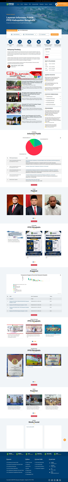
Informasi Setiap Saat (39, 462)
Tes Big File (11, 298)
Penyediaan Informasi (50, 100)
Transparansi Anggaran (39, 468)
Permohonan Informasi (50, 98)
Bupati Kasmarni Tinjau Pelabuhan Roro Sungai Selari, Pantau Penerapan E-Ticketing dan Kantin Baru (52, 78)
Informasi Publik (35, 4)
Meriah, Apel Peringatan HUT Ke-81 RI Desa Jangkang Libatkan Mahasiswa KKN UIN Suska (32, 117)
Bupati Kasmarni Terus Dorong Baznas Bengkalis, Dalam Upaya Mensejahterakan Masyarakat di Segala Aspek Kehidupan (14, 407)
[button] (33, 218)
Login (47, 57)
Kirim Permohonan (62, 3)
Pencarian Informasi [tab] (12, 30)
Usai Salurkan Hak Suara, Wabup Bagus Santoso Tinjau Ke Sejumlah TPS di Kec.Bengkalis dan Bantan (14, 336)
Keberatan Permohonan (50, 104)
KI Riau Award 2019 (49, 366)
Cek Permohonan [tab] (24, 30)
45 (60, 100)
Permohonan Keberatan (11, 466)
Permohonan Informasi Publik (12, 462)
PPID (30, 4)
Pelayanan (42, 4)
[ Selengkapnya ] (38, 68)
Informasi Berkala (38, 464)
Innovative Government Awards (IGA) (14, 377)
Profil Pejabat (28, 472)
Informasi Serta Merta (39, 466)
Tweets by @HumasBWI (30, 426)
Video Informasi (29, 462)
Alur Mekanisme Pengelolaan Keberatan (14, 472)
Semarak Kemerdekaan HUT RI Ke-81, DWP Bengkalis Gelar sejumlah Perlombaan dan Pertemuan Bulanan (32, 83)
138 (60, 96)
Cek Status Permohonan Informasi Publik (15, 464)
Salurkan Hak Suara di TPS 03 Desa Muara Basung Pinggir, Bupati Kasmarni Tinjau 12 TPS (33, 335)
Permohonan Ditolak (50, 102)
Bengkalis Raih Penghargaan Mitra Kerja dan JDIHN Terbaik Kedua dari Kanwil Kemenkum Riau (31, 94)
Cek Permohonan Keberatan (12, 468)
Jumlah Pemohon (49, 96)
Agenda (27, 468)
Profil (22, 4)
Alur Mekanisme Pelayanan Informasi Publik (15, 470)
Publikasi (26, 4)
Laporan (50, 4)
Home (18, 4)
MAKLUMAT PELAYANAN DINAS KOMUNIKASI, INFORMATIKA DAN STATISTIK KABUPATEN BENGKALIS (14, 240)
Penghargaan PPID (29, 474)
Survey (46, 4)
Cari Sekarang (54, 34)
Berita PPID (28, 466)
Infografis (28, 464)
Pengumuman (28, 470)
